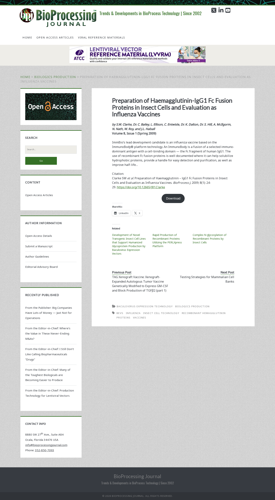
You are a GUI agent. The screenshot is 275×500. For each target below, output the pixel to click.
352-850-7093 (44, 450)
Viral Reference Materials (101, 37)
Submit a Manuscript (39, 246)
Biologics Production (55, 77)
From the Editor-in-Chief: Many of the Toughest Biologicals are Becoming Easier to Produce (47, 375)
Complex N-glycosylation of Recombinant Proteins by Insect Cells (209, 238)
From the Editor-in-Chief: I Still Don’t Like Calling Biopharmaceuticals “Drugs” (49, 354)
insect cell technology (161, 313)
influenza (133, 313)
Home (27, 37)
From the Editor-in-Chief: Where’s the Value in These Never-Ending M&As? (47, 333)
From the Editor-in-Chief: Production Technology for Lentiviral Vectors (49, 392)
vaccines (139, 317)
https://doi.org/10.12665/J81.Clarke (141, 187)
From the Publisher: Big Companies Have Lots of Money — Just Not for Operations (48, 313)
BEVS (120, 313)
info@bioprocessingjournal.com (46, 445)
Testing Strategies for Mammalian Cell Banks (207, 279)
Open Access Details (38, 236)
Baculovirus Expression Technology (145, 306)
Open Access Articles (55, 37)
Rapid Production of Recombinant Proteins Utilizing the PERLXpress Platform (167, 240)
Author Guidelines (37, 256)
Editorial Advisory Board (41, 267)
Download (173, 198)
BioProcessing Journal (137, 476)
